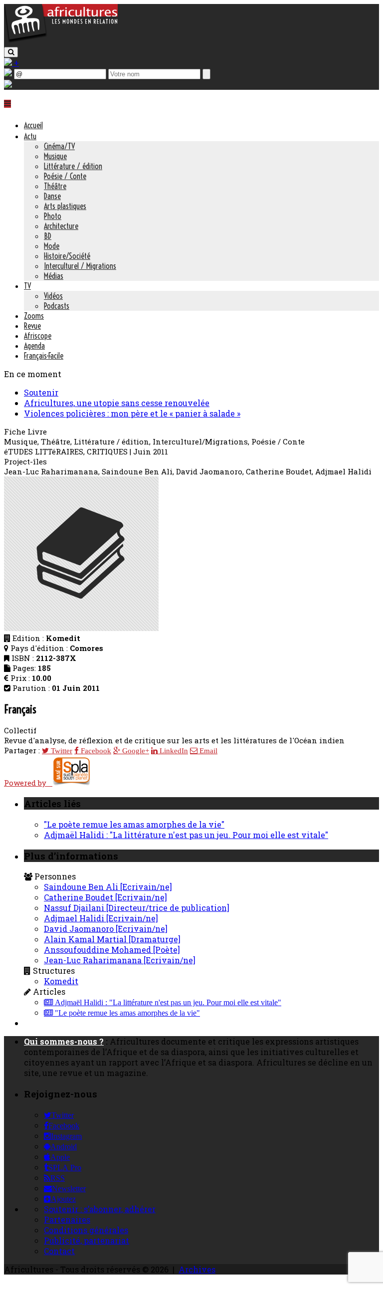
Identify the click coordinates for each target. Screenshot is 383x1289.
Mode (51, 246)
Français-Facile (43, 356)
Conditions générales (86, 1230)
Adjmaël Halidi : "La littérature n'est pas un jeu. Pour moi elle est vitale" (186, 835)
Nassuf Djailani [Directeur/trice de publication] (136, 907)
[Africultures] (61, 40)
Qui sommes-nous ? (64, 1041)
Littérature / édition (73, 166)
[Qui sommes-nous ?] (8, 84)
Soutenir (41, 392)
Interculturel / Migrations (80, 266)
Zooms (34, 316)
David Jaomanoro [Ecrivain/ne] (106, 928)
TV (27, 286)
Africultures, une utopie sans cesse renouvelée (116, 403)
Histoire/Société (67, 256)
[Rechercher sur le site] (11, 52)
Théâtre (55, 186)
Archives (197, 1269)
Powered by (28, 783)
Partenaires (67, 1219)
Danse (52, 196)
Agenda (34, 346)
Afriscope (37, 336)
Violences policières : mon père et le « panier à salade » (132, 413)
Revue (32, 326)
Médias (53, 276)
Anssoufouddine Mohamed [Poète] (112, 949)
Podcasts (56, 306)
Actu (30, 136)
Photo (52, 216)
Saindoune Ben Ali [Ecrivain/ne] (108, 886)
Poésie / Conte (65, 176)
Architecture (61, 226)
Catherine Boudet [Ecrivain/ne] (105, 897)
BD (47, 236)
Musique (55, 156)
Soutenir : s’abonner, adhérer (100, 1209)
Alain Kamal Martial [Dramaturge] (112, 939)
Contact (59, 1251)
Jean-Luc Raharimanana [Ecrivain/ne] (119, 960)
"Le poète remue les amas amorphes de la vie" (134, 824)
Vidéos (53, 296)
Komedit (61, 981)
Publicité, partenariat (86, 1240)
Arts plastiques (65, 206)
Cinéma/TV (59, 146)
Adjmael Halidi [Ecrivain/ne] (101, 918)
